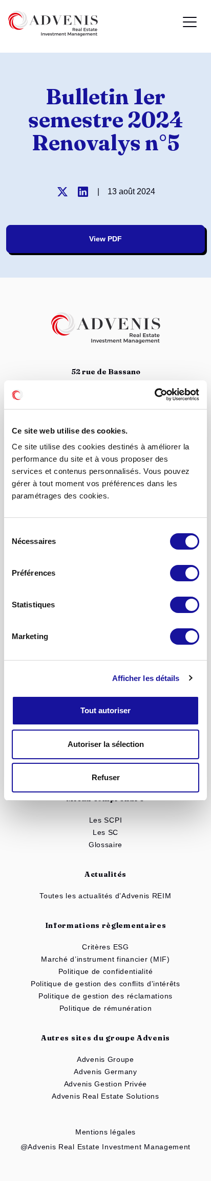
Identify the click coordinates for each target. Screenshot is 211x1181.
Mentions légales (105, 1132)
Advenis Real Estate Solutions (105, 1096)
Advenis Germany (105, 1072)
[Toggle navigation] (190, 24)
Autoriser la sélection (106, 744)
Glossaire (105, 845)
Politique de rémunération (105, 1008)
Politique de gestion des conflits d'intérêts (105, 984)
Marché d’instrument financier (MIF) (105, 959)
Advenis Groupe (105, 1059)
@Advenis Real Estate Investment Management (105, 1147)
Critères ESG (105, 947)
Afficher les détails (146, 678)
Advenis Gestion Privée (105, 1084)
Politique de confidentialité (105, 971)
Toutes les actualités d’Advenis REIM (105, 896)
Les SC (105, 832)
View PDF (105, 239)
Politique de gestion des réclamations (105, 996)
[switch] (184, 573)
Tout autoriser (105, 710)
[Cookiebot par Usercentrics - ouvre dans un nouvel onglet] (154, 394)
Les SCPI (105, 820)
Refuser (106, 777)
